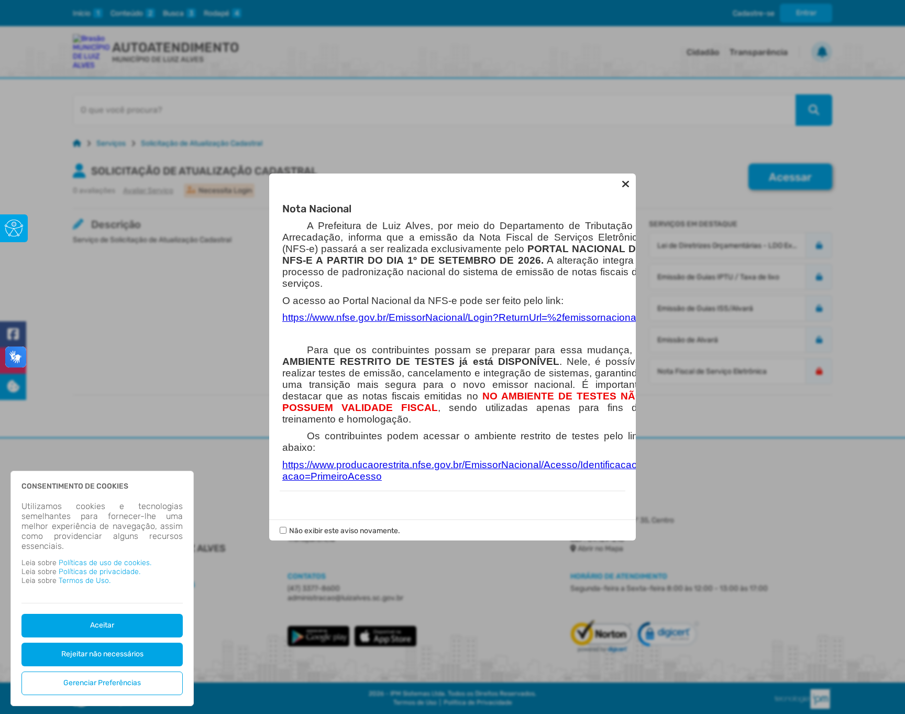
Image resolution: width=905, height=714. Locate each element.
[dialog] (102, 588)
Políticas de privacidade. (99, 571)
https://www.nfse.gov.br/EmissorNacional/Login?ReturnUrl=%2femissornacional (460, 317)
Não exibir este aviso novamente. (344, 530)
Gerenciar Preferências (102, 682)
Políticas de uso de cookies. (105, 562)
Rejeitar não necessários (102, 654)
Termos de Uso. (85, 580)
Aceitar (102, 625)
